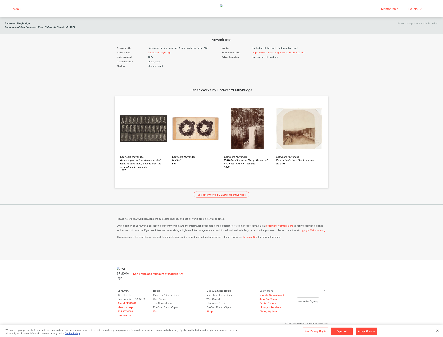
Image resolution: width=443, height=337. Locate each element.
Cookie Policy (72, 333)
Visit (155, 311)
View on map (125, 307)
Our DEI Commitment (272, 295)
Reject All (342, 331)
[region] (221, 331)
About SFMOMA (127, 303)
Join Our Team (268, 299)
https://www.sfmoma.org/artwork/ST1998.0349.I (278, 52)
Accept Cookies (366, 331)
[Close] (437, 330)
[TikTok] (323, 292)
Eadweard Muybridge (17, 23)
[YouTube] (297, 292)
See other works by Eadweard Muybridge (221, 194)
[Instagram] (304, 292)
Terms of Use (250, 237)
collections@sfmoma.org (279, 225)
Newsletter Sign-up (308, 301)
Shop (209, 311)
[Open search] (429, 9)
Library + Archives (270, 307)
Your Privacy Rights (315, 331)
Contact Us (124, 315)
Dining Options (269, 311)
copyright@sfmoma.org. (313, 230)
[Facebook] (317, 292)
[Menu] (8, 9)
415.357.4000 (125, 311)
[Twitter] (310, 292)
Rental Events (268, 303)
